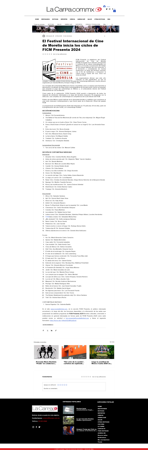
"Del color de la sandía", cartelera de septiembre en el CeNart (74, 362)
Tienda (100, 442)
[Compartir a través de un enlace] (56, 330)
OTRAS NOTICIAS (103, 422)
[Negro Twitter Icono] (107, 9)
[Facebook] (36, 427)
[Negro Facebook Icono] (112, 9)
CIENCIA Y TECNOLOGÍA (93, 24)
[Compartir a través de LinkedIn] (51, 330)
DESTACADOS (102, 408)
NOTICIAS (51, 24)
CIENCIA (100, 415)
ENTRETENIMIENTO (48, 324)
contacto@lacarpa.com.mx (51, 418)
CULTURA (101, 424)
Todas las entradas (39, 24)
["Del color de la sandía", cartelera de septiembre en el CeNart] (74, 352)
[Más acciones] (105, 36)
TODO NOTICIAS (103, 431)
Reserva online (102, 435)
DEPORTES (79, 24)
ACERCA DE (102, 433)
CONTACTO (101, 428)
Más (104, 24)
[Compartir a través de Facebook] (43, 330)
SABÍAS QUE (68, 24)
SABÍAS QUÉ (102, 417)
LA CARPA (101, 426)
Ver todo (112, 342)
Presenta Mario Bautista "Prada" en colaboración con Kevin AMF (46, 362)
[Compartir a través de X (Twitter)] (47, 330)
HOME (100, 406)
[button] (114, 10)
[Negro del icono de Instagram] (110, 9)
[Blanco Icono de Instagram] (33, 427)
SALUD (59, 24)
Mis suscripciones (103, 439)
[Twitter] (39, 427)
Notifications (102, 437)
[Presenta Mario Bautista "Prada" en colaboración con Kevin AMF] (46, 352)
